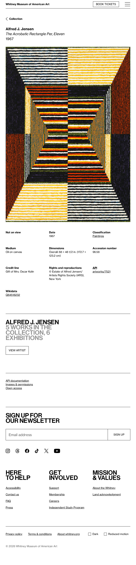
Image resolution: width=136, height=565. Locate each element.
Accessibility (13, 487)
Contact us (12, 494)
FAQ (8, 500)
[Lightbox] (68, 134)
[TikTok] (36, 451)
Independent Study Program (66, 507)
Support (54, 487)
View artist (17, 350)
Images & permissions (19, 384)
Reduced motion (118, 534)
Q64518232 (13, 294)
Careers (54, 500)
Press (9, 507)
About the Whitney (104, 487)
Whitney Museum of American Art (27, 4)
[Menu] (127, 4)
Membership (57, 494)
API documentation (17, 380)
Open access (14, 388)
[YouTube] (57, 451)
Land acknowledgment (107, 494)
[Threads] (17, 451)
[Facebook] (27, 451)
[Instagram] (8, 451)
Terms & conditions (40, 534)
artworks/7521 (101, 271)
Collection (15, 18)
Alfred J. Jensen (20, 29)
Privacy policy (14, 534)
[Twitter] (46, 451)
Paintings (98, 236)
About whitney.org (68, 534)
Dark (95, 534)
